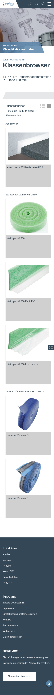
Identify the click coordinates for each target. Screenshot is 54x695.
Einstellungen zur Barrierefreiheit (20, 614)
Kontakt (7, 619)
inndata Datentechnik (14, 602)
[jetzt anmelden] (37, 4)
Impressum (8, 608)
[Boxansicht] (48, 106)
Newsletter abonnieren (19, 676)
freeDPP (7, 582)
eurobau (7, 554)
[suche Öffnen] (42, 5)
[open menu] (49, 4)
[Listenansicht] (42, 106)
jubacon (7, 560)
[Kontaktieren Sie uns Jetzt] (29, 4)
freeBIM (7, 565)
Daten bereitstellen (12, 637)
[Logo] (8, 4)
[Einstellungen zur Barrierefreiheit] (49, 683)
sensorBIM (8, 571)
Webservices (9, 631)
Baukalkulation (10, 577)
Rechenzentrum (11, 625)
